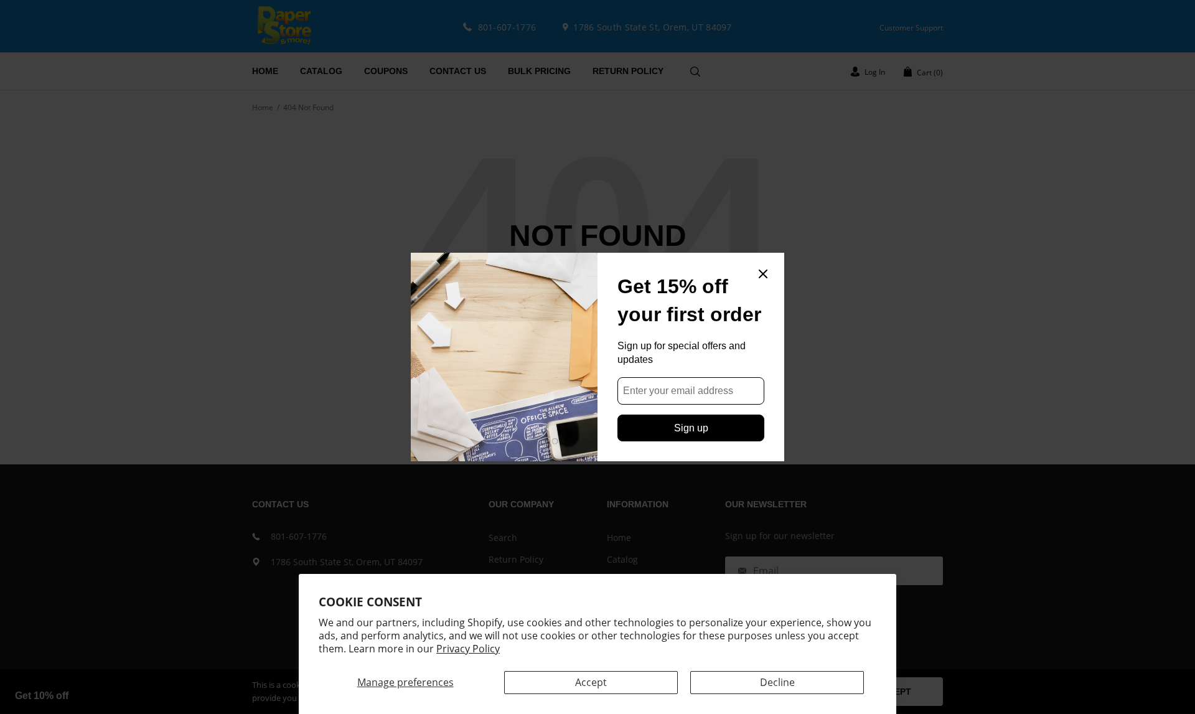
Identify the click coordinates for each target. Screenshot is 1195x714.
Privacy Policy (468, 648)
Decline (777, 682)
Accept (591, 682)
